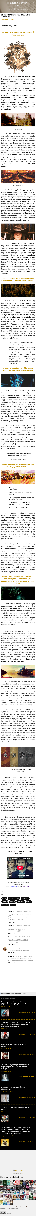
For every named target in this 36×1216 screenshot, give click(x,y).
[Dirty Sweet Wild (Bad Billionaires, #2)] (21, 1189)
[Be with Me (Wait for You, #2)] (18, 1194)
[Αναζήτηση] (34, 3)
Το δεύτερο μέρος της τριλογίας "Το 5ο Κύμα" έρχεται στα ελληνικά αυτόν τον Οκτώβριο (15, 1067)
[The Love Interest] (14, 1184)
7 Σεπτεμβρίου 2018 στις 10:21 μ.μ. (23, 948)
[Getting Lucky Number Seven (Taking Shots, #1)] (1, 1199)
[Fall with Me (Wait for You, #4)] (5, 1194)
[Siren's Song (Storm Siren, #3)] (31, 1199)
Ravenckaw (5, 905)
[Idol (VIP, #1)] (24, 1194)
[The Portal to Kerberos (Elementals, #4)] (14, 1199)
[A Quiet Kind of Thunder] (18, 1184)
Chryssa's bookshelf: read (12, 1177)
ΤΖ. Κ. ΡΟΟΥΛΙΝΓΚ (13, 898)
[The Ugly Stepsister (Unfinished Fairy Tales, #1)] (8, 1204)
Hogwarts (12, 901)
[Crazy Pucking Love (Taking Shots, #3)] (31, 1194)
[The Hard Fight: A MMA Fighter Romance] (18, 1189)
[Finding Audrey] (8, 1184)
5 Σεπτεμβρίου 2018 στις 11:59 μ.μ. (23, 911)
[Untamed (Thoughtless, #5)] (5, 1189)
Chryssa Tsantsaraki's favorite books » (26, 1206)
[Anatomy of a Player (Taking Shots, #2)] (34, 1194)
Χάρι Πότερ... (25, 898)
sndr (22, 1173)
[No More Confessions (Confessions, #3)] (5, 1199)
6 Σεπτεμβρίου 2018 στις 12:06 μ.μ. (23, 936)
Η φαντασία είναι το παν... (18, 4)
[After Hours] (24, 1184)
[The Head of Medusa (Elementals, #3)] (18, 1199)
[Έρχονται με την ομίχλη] (1, 1184)
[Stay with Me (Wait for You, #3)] (11, 1194)
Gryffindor (5, 901)
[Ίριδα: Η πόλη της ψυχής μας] (5, 1184)
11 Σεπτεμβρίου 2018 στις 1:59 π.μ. (23, 956)
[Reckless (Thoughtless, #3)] (8, 1189)
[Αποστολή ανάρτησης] (2, 895)
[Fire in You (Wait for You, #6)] (1, 1194)
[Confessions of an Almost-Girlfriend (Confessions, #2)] (8, 1199)
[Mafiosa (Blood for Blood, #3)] (27, 1184)
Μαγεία (4, 898)
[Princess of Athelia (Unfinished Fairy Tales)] (5, 1204)
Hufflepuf (28, 901)
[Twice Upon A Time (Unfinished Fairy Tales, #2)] (1, 1204)
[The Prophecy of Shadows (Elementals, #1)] (27, 1199)
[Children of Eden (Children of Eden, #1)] (24, 1199)
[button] (34, 15)
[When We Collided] (11, 1184)
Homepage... (20, 901)
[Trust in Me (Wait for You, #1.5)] (14, 1194)
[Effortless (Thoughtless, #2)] (11, 1189)
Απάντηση (11, 922)
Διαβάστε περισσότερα (27, 1012)
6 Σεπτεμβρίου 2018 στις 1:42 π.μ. (23, 925)
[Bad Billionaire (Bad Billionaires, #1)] (24, 1189)
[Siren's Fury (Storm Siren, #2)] (34, 1199)
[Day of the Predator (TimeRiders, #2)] (21, 1184)
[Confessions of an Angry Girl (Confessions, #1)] (11, 1199)
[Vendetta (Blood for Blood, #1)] (34, 1184)
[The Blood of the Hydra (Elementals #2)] (21, 1199)
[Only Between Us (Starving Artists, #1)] (31, 1189)
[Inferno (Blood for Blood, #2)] (31, 1184)
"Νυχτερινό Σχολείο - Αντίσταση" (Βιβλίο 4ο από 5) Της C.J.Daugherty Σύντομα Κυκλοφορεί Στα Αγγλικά (15, 1024)
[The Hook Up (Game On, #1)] (27, 1194)
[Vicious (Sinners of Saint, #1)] (27, 1189)
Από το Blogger (19, 1170)
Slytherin (13, 905)
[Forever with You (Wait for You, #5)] (8, 1194)
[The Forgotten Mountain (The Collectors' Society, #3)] (11, 1204)
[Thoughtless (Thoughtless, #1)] (14, 1189)
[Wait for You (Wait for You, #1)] (21, 1194)
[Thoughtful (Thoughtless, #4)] (1, 1189)
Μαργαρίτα (11, 948)
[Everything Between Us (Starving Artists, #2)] (34, 1189)
